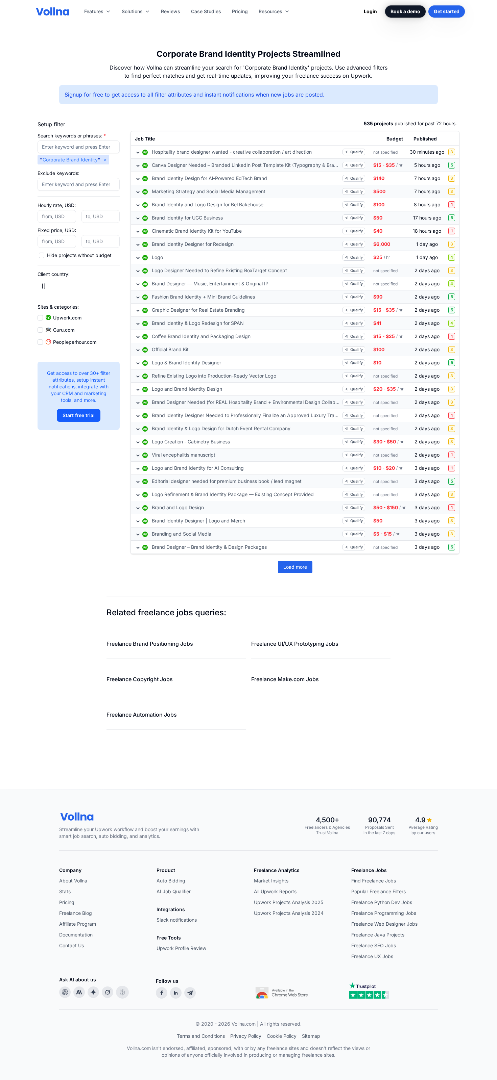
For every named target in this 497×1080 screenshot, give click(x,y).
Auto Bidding (171, 880)
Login (370, 11)
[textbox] (79, 146)
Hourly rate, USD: (57, 205)
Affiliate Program (77, 924)
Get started (446, 11)
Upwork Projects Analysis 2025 (288, 902)
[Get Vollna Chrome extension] (282, 991)
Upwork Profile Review (181, 948)
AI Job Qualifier (174, 891)
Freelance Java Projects (377, 934)
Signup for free (84, 94)
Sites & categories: (58, 307)
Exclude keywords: (58, 173)
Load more (295, 567)
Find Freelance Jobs (373, 880)
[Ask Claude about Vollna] (79, 992)
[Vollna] (135, 816)
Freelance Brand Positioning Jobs (149, 643)
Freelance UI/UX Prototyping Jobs (294, 643)
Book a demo (405, 11)
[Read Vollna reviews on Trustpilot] (369, 990)
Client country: (54, 274)
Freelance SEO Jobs (373, 945)
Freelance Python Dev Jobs (381, 902)
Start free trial (79, 415)
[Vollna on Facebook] (161, 993)
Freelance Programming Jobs (383, 913)
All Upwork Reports (275, 891)
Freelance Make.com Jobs (285, 679)
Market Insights (271, 880)
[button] (105, 159)
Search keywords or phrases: (72, 135)
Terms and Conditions (201, 1036)
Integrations (171, 909)
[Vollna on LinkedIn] (176, 993)
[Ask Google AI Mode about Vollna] (93, 992)
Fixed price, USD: (57, 230)
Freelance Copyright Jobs (139, 679)
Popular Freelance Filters (378, 891)
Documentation (76, 934)
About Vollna (73, 880)
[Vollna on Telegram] (190, 993)
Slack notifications (177, 920)
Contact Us (71, 945)
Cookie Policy (282, 1036)
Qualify (356, 152)
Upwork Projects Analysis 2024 (289, 913)
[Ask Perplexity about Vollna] (122, 992)
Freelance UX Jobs (372, 956)
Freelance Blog (75, 913)
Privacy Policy (245, 1036)
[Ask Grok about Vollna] (107, 992)
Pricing (66, 902)
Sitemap (311, 1036)
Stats (65, 891)
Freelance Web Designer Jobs (384, 924)
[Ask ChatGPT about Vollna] (65, 992)
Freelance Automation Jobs (141, 714)
